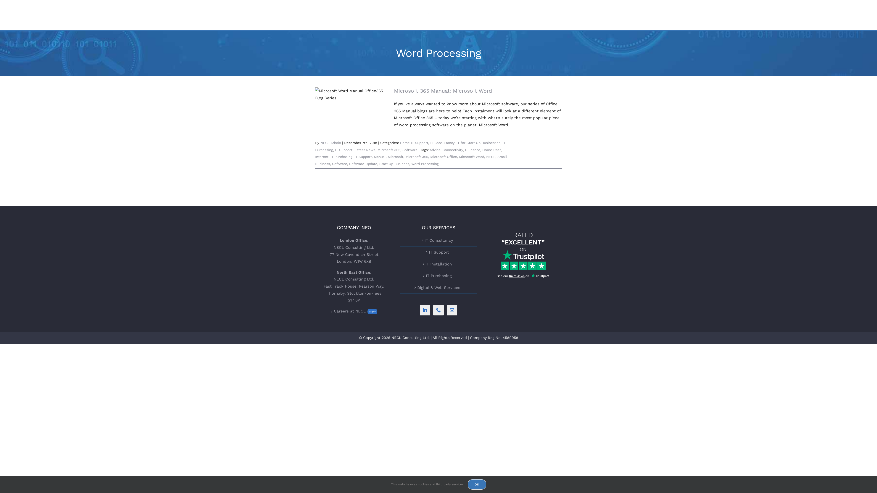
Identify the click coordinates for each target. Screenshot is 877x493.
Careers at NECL (354, 311)
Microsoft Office (443, 157)
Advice (435, 150)
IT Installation (438, 264)
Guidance (472, 150)
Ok (477, 484)
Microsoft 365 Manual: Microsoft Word (443, 91)
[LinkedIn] (425, 310)
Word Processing (425, 164)
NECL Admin (330, 143)
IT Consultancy (442, 143)
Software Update (363, 164)
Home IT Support (414, 143)
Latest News (364, 150)
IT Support (343, 150)
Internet (321, 157)
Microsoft (395, 157)
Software (409, 150)
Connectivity (453, 150)
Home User (491, 150)
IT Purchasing (341, 157)
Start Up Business (394, 164)
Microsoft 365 (389, 150)
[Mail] (452, 310)
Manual (380, 157)
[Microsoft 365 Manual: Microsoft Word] (351, 110)
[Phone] (438, 310)
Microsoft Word (471, 157)
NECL (490, 157)
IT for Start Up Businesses (478, 143)
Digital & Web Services (438, 287)
